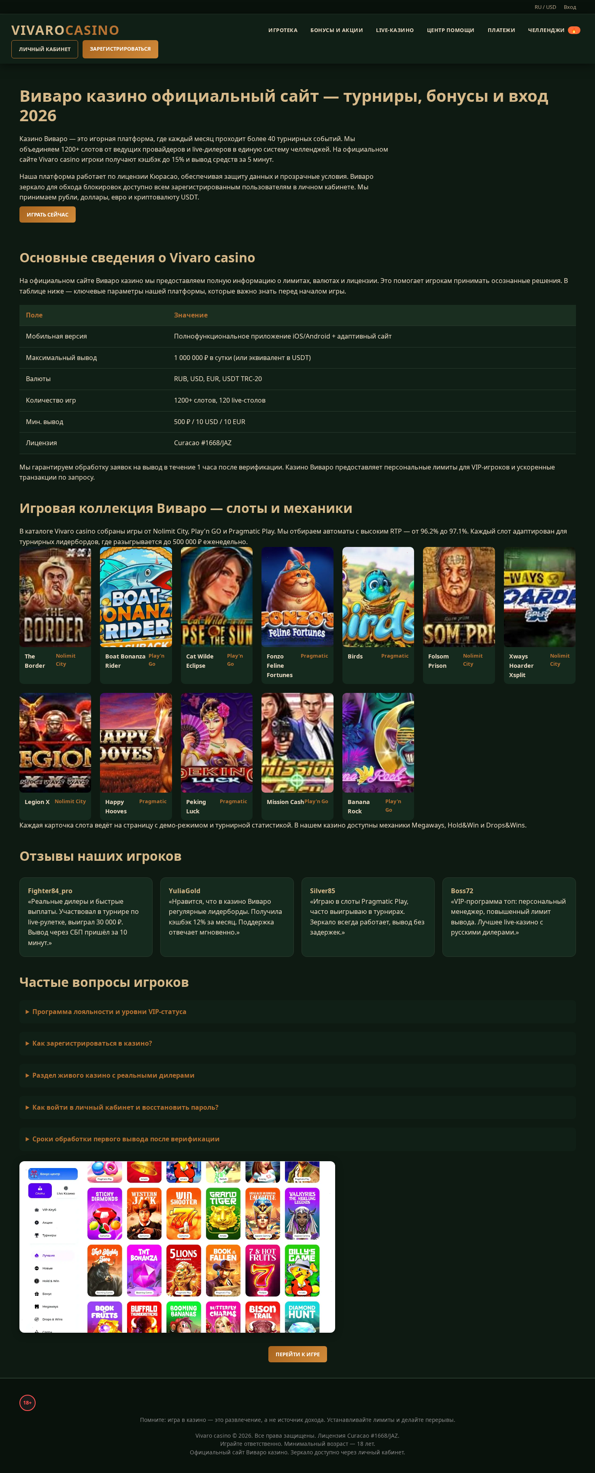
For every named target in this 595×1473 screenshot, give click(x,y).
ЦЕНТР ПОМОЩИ (451, 30)
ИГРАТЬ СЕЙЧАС (47, 214)
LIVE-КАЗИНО (395, 30)
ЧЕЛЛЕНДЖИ (552, 30)
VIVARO (65, 30)
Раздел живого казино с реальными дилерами (113, 1075)
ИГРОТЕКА (283, 30)
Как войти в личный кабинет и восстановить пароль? (125, 1107)
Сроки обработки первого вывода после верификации (126, 1138)
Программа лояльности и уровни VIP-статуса (109, 1011)
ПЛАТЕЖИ (502, 30)
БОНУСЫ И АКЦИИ (336, 30)
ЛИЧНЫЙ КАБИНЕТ (44, 49)
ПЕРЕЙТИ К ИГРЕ (298, 1354)
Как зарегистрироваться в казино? (92, 1043)
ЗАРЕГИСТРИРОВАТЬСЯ (120, 49)
